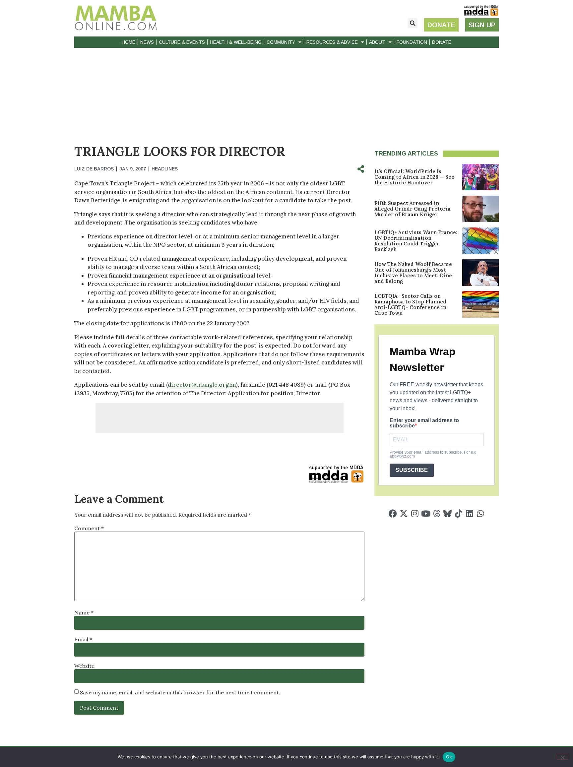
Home (128, 42)
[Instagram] (415, 513)
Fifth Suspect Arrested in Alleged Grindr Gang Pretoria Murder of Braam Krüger (412, 209)
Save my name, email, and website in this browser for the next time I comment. (180, 692)
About (377, 42)
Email (83, 639)
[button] (412, 23)
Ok (449, 756)
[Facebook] (393, 513)
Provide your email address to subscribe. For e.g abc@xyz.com (433, 454)
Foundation (412, 42)
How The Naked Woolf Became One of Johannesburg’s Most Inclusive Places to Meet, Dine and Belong (413, 272)
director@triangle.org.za (202, 384)
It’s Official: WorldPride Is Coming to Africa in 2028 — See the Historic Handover (414, 177)
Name (84, 612)
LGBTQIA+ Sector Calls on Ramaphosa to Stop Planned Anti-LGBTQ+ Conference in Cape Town (410, 304)
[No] (562, 757)
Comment (89, 528)
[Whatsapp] (480, 513)
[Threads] (436, 513)
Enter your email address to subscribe (424, 423)
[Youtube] (425, 513)
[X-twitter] (404, 513)
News (147, 42)
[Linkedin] (469, 513)
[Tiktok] (458, 513)
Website (84, 666)
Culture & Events (182, 42)
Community (281, 42)
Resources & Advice (332, 42)
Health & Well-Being (236, 42)
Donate (441, 42)
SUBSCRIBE (412, 470)
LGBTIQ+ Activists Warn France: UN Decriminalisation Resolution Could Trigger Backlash (415, 240)
